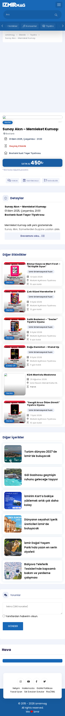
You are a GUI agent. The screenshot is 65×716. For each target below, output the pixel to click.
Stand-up (10, 365)
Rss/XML (50, 691)
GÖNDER (13, 626)
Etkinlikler (12, 26)
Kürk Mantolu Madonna (41, 374)
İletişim (16, 688)
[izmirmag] (14, 4)
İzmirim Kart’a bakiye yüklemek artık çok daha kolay (41, 500)
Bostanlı (9, 133)
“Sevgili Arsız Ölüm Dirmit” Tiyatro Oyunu (43, 404)
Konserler (31, 26)
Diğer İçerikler (13, 437)
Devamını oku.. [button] (30, 236)
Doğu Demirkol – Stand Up (43, 347)
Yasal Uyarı (16, 691)
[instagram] (20, 681)
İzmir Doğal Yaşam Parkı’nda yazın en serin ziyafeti (40, 547)
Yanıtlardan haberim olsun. (21, 616)
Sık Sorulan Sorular (34, 691)
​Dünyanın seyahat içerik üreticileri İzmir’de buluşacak (41, 524)
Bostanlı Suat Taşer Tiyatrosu (25, 153)
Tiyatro (50, 26)
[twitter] (44, 681)
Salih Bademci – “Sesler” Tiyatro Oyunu (42, 321)
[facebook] (36, 681)
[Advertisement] (32, 74)
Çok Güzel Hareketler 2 (41, 291)
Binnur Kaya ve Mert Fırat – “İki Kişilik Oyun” (43, 265)
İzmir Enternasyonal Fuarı (41, 271)
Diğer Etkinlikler (15, 255)
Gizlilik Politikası (45, 688)
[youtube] (28, 681)
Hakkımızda (28, 688)
